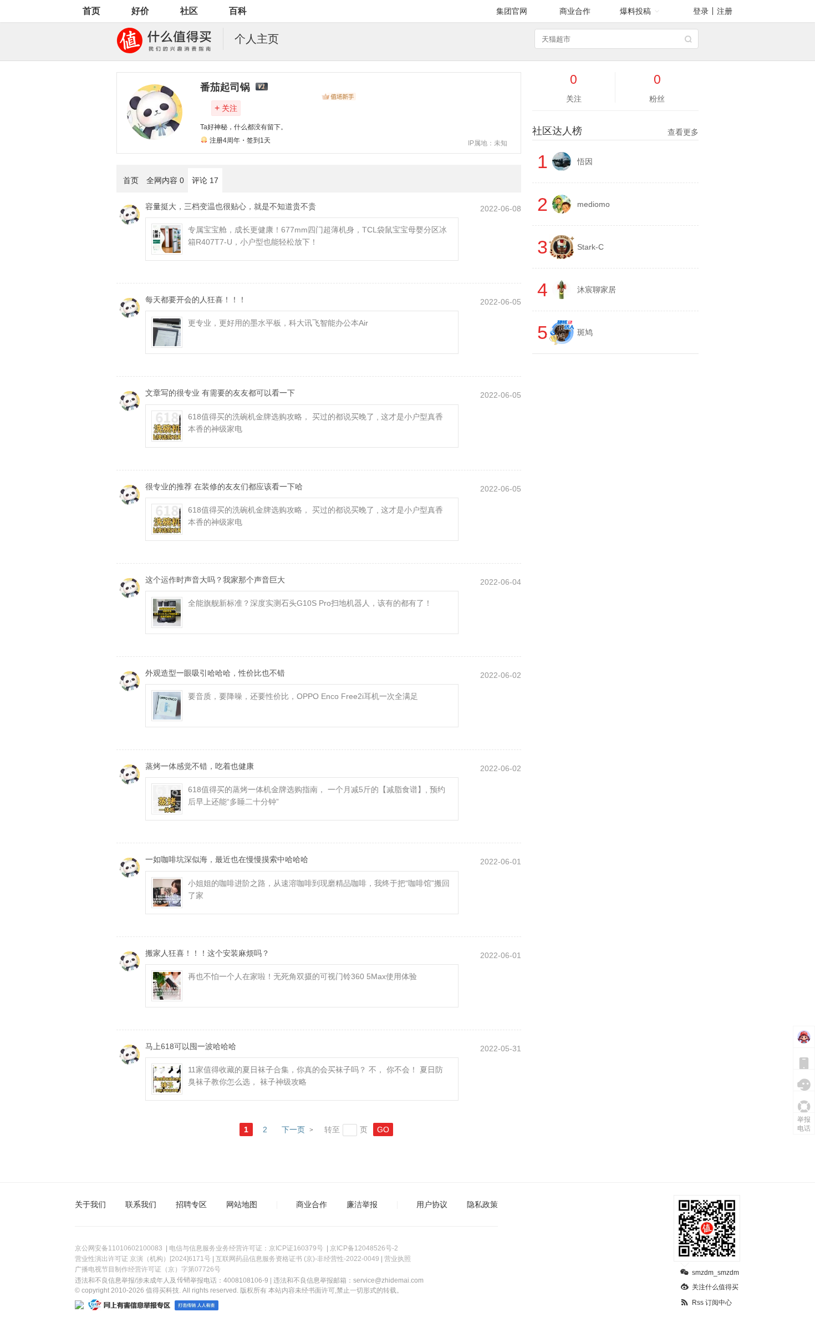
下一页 (293, 1129)
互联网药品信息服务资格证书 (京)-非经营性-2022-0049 (297, 1259)
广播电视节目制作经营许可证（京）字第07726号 (148, 1269)
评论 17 (205, 180)
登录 (701, 11)
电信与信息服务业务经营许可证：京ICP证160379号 (246, 1248)
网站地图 (241, 1204)
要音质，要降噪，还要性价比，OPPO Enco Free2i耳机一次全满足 (303, 696)
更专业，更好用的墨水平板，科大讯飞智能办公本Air (278, 322)
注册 (724, 11)
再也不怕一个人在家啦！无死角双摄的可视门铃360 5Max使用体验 (302, 976)
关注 (226, 108)
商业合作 (574, 11)
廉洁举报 (362, 1204)
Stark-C (590, 246)
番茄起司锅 (225, 87)
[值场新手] (338, 96)
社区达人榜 (615, 130)
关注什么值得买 (715, 1287)
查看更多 (683, 132)
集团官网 (511, 11)
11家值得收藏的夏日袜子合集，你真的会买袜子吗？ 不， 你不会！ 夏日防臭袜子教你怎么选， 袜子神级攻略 (315, 1075)
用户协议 (431, 1204)
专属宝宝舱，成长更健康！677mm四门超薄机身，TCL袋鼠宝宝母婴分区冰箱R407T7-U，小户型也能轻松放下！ (317, 235)
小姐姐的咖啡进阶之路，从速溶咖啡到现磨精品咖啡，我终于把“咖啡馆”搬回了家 (319, 889)
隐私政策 (482, 1204)
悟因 (585, 161)
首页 (91, 11)
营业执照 (397, 1259)
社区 (189, 11)
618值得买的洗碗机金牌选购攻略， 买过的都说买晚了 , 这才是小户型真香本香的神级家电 (315, 422)
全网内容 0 (165, 180)
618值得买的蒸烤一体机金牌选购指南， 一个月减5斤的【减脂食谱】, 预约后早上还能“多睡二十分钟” (316, 795)
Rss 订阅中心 (712, 1302)
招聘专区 (191, 1204)
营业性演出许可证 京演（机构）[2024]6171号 (143, 1259)
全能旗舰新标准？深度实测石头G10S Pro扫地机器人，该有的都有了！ (310, 603)
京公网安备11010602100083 (118, 1248)
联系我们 (140, 1204)
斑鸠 (585, 332)
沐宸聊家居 (596, 289)
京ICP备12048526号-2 (364, 1248)
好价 (140, 11)
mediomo (593, 204)
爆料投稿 (635, 11)
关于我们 (90, 1204)
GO (383, 1129)
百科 (238, 11)
